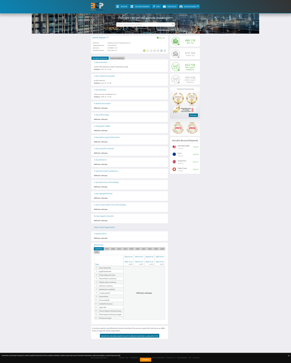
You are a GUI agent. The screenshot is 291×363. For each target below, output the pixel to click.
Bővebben (193, 115)
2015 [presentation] (107, 249)
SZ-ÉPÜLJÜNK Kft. (99, 37)
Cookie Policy (110, 355)
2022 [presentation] (150, 249)
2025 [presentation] (96, 252)
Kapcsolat (172, 6)
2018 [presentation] (125, 249)
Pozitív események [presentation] (117, 58)
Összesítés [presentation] (98, 249)
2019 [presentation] (131, 249)
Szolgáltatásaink (142, 6)
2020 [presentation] (137, 249)
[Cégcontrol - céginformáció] (97, 6)
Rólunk (124, 6)
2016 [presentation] (113, 249)
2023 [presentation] (156, 249)
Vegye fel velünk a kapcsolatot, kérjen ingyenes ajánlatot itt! (129, 336)
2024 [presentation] (162, 249)
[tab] (100, 58)
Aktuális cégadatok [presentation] (100, 58)
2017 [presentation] (119, 249)
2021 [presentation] (143, 249)
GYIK (158, 6)
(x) (289, 355)
